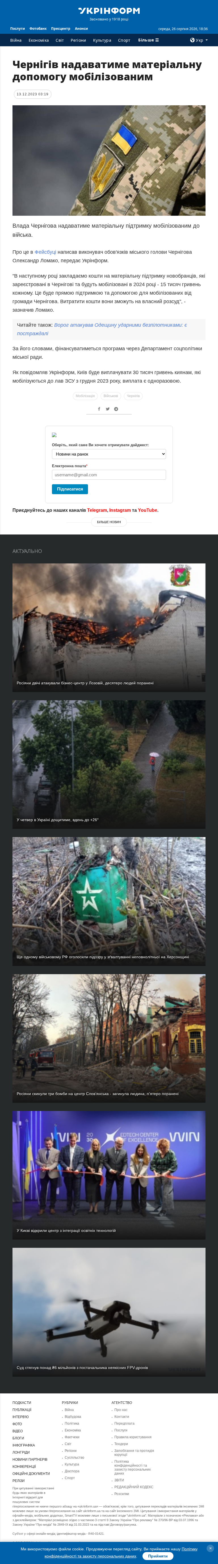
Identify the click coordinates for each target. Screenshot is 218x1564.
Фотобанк (38, 28)
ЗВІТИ (119, 1480)
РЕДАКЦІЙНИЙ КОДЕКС (134, 1487)
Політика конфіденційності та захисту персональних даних (132, 1467)
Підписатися (70, 489)
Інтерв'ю (20, 1417)
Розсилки (121, 1494)
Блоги (18, 1438)
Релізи (18, 1481)
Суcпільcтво (74, 1458)
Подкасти (21, 1403)
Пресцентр (60, 28)
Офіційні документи (31, 1474)
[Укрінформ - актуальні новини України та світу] (109, 10)
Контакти (121, 1417)
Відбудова (73, 1417)
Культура (102, 40)
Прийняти (158, 1556)
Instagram (120, 510)
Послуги (17, 28)
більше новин (109, 522)
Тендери (121, 1444)
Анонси (81, 28)
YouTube (147, 510)
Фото (17, 1424)
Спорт (124, 40)
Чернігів (133, 396)
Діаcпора (72, 1471)
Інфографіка (23, 1445)
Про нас (120, 1410)
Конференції (24, 1467)
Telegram (97, 510)
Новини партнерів (29, 1460)
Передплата (124, 1423)
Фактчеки (72, 1437)
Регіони (78, 40)
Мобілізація (85, 396)
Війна (16, 40)
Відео (17, 1431)
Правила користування (133, 1437)
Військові (111, 396)
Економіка (39, 40)
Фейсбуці (45, 252)
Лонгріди (21, 1452)
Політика (72, 1423)
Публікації (21, 1410)
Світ (60, 40)
